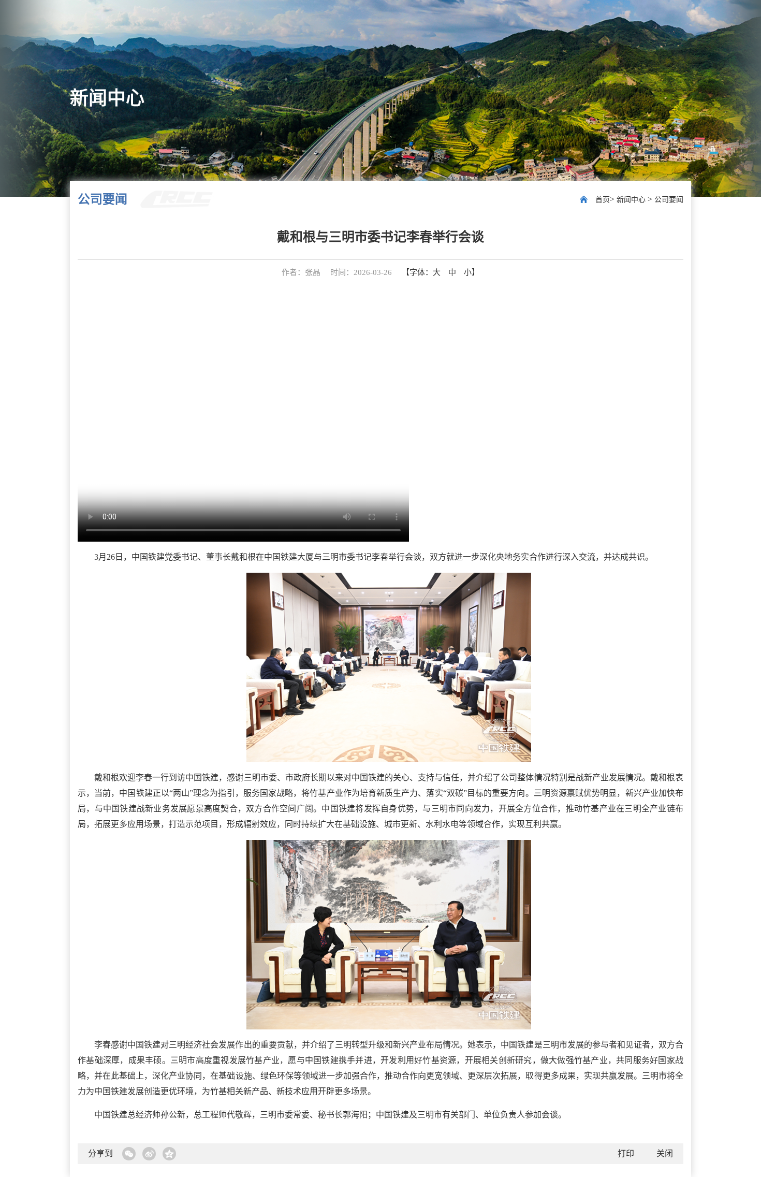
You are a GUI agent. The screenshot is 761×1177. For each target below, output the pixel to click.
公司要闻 (668, 200)
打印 (626, 1153)
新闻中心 (632, 200)
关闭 (664, 1153)
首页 (602, 200)
